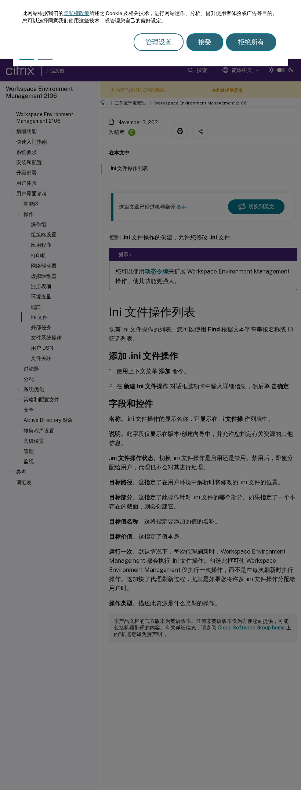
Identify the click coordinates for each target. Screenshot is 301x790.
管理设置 (158, 42)
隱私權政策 (76, 13)
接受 (204, 42)
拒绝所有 (251, 42)
